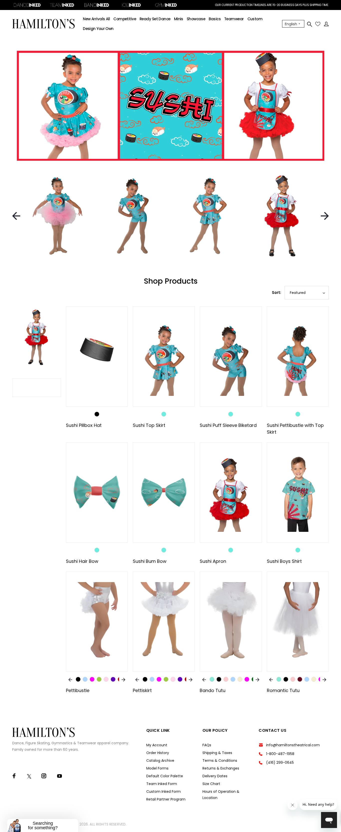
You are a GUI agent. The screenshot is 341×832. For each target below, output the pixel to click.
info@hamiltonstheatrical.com (293, 745)
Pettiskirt (142, 690)
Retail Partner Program (165, 799)
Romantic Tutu (283, 690)
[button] (42, 825)
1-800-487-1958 (280, 753)
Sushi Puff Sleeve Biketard (228, 425)
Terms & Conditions (219, 760)
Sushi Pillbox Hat (84, 425)
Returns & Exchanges (220, 768)
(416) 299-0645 (280, 762)
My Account (156, 745)
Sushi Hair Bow (82, 561)
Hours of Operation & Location (220, 794)
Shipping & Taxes (217, 752)
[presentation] (16, 216)
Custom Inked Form (163, 791)
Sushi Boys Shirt (284, 561)
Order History (157, 752)
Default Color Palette (164, 776)
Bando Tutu (212, 690)
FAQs (206, 745)
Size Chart (211, 783)
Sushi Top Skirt (149, 425)
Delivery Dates (214, 776)
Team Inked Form (161, 783)
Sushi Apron (213, 561)
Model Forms (157, 768)
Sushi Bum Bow (150, 561)
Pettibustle (77, 690)
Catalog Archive (160, 760)
